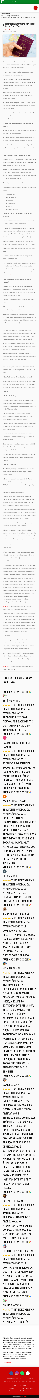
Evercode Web (23, 1396)
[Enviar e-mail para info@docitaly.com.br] (28, 1373)
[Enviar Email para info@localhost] (36, 2)
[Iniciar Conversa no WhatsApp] (32, 2)
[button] (30, 8)
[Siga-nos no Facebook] (26, 2)
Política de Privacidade (28, 1381)
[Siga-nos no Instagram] (29, 2)
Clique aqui (6, 606)
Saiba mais (7, 1362)
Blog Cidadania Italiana (11, 2)
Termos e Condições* (11, 1381)
